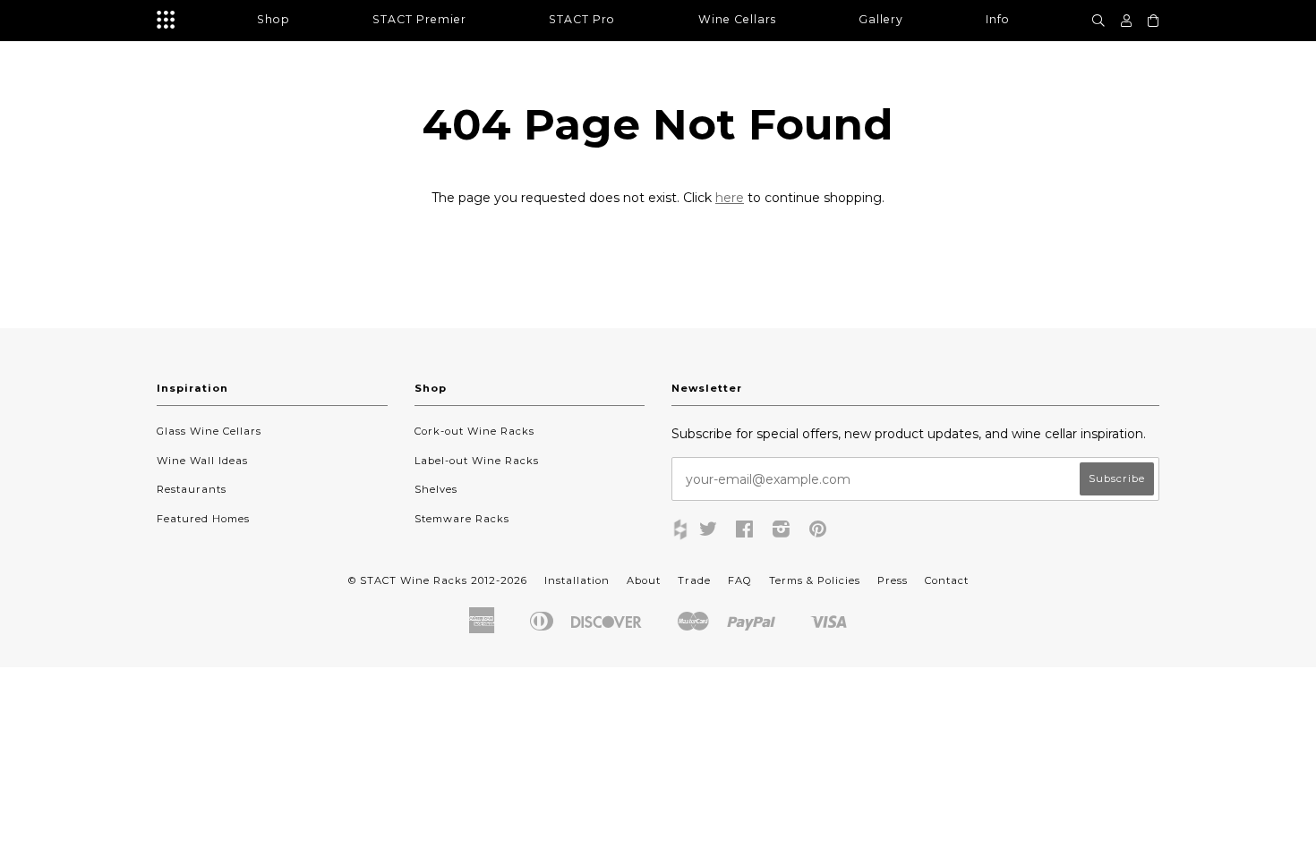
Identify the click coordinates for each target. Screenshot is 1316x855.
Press (892, 580)
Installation (577, 580)
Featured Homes (203, 518)
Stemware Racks (461, 518)
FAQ (740, 580)
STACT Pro (582, 19)
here (729, 198)
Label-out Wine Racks (476, 460)
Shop (273, 19)
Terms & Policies (814, 580)
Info (998, 19)
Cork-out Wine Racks (474, 431)
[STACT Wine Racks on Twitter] (708, 532)
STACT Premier (419, 19)
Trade (694, 580)
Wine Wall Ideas (202, 460)
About (644, 580)
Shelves (435, 489)
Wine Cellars (737, 19)
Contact (947, 580)
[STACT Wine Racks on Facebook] (745, 532)
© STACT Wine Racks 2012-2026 (437, 580)
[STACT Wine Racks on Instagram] (781, 532)
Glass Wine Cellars (209, 431)
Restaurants (191, 489)
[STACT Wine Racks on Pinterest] (818, 532)
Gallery (881, 19)
